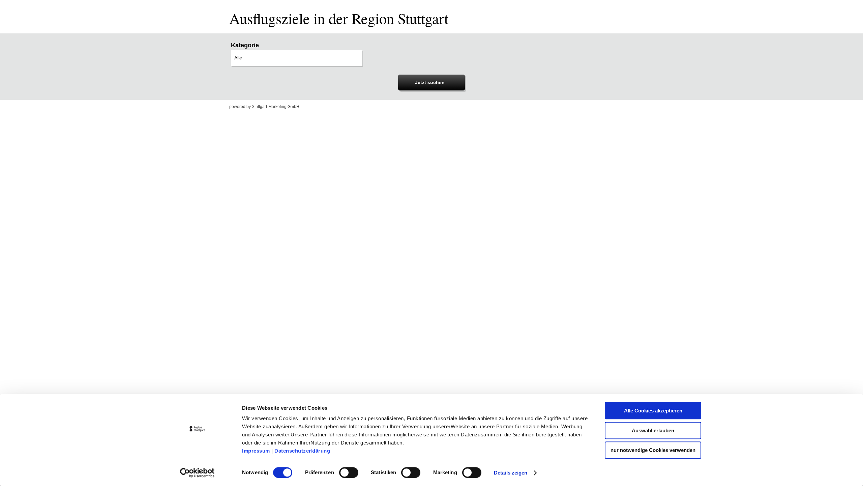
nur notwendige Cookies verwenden (653, 450)
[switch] (348, 472)
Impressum (256, 451)
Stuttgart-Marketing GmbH (275, 106)
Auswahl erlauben (653, 430)
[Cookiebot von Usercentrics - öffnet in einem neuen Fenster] (197, 473)
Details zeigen (510, 473)
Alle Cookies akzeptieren (653, 410)
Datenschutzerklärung (302, 451)
